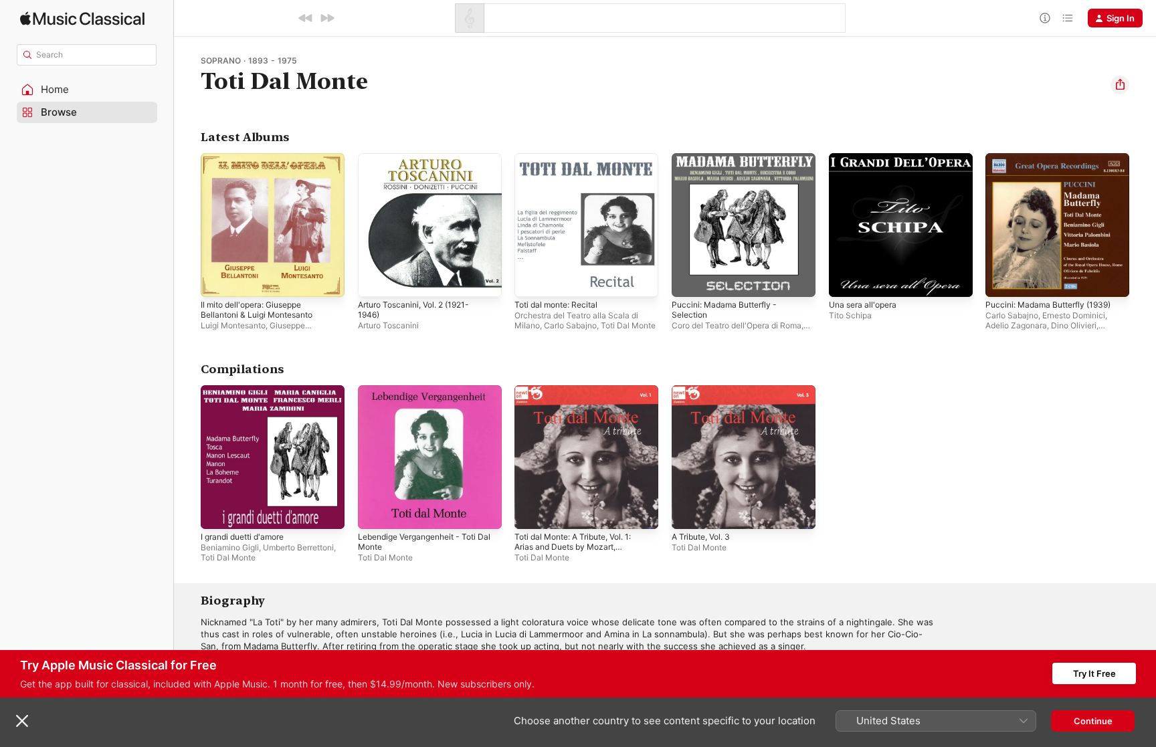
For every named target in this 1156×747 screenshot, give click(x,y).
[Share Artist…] (1120, 85)
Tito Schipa (850, 315)
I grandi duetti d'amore (248, 390)
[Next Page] (1142, 224)
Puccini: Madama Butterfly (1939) (1054, 158)
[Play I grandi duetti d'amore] (217, 512)
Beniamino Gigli (230, 547)
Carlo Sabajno (570, 325)
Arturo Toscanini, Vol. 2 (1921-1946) (421, 164)
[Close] (22, 721)
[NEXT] (327, 18)
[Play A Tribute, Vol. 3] (688, 512)
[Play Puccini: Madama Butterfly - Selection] (688, 280)
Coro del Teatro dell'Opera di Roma (736, 325)
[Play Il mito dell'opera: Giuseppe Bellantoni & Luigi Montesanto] (217, 280)
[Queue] (1067, 18)
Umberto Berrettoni (298, 547)
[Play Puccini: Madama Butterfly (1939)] (1002, 280)
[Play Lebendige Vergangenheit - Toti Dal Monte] (375, 512)
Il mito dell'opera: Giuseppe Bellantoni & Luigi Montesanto (263, 164)
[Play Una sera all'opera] (846, 280)
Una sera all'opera (866, 158)
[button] (87, 90)
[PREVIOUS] (305, 18)
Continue (1093, 721)
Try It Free (1094, 673)
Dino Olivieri (1073, 325)
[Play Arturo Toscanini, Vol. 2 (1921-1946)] (375, 280)
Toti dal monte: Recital (560, 158)
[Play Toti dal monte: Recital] (531, 280)
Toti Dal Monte (628, 325)
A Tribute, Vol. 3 (705, 390)
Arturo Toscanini (388, 325)
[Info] (1045, 18)
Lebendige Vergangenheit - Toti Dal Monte (424, 396)
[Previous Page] (187, 224)
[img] (82, 18)
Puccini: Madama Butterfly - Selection (729, 164)
